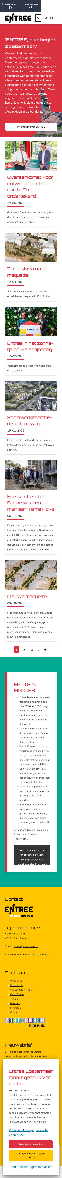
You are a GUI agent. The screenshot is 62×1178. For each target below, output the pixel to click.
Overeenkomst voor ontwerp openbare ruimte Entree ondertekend (30, 187)
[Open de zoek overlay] (38, 18)
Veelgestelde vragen (21, 990)
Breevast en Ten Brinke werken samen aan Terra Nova (30, 503)
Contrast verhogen (10, 4)
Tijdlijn (14, 999)
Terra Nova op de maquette (27, 272)
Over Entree (17, 994)
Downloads (16, 985)
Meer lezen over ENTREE (31, 126)
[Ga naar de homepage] (18, 18)
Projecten (15, 1008)
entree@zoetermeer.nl (26, 946)
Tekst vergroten (31, 4)
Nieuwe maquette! (27, 596)
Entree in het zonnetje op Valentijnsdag (30, 346)
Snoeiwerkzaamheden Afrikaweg (29, 420)
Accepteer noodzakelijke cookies (31, 1155)
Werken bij (16, 981)
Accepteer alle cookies (30, 1144)
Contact (14, 1012)
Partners (15, 1003)
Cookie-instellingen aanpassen (31, 1167)
